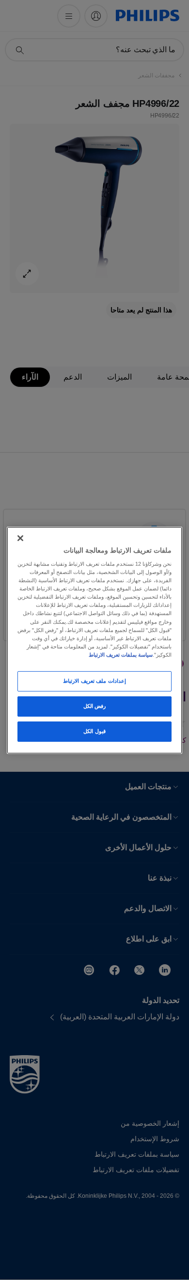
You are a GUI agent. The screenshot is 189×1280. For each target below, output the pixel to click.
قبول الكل (94, 731)
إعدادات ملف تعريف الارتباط (94, 681)
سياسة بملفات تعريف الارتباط (121, 655)
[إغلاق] (20, 537)
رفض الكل (94, 706)
